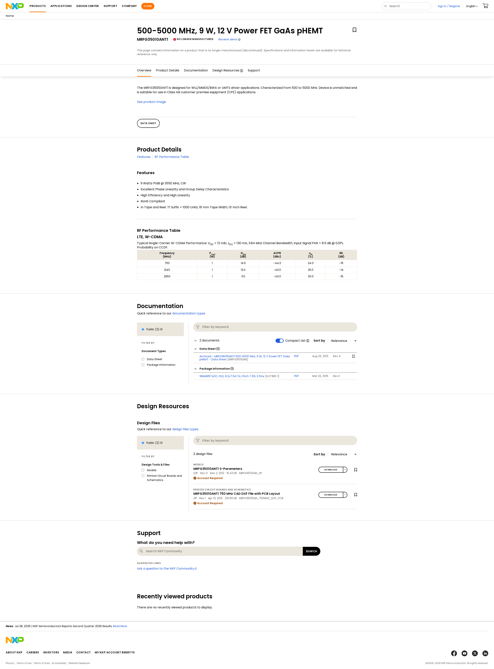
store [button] (148, 6)
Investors (51, 652)
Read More (120, 626)
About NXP (14, 652)
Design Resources (225, 70)
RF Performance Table (172, 157)
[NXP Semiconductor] (15, 6)
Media (67, 652)
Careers (32, 652)
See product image (151, 102)
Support (254, 70)
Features (144, 157)
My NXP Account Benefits (115, 652)
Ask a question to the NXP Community (165, 568)
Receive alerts (227, 39)
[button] (472, 6)
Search (311, 551)
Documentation (196, 70)
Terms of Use (23, 663)
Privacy (10, 663)
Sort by (319, 341)
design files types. (185, 429)
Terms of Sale (42, 663)
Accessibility (59, 663)
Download (330, 469)
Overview (144, 70)
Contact (83, 652)
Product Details (167, 70)
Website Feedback (79, 663)
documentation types (188, 313)
